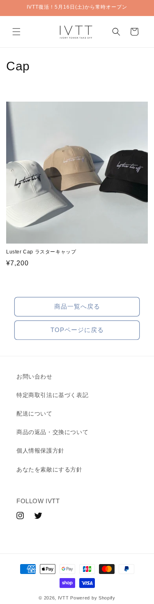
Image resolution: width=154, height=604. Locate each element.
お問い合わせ (34, 376)
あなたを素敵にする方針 (49, 469)
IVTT (63, 597)
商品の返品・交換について (52, 432)
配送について (34, 413)
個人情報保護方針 (40, 450)
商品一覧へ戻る (77, 306)
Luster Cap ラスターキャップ (41, 252)
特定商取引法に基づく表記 (52, 395)
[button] (16, 32)
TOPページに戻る (77, 329)
